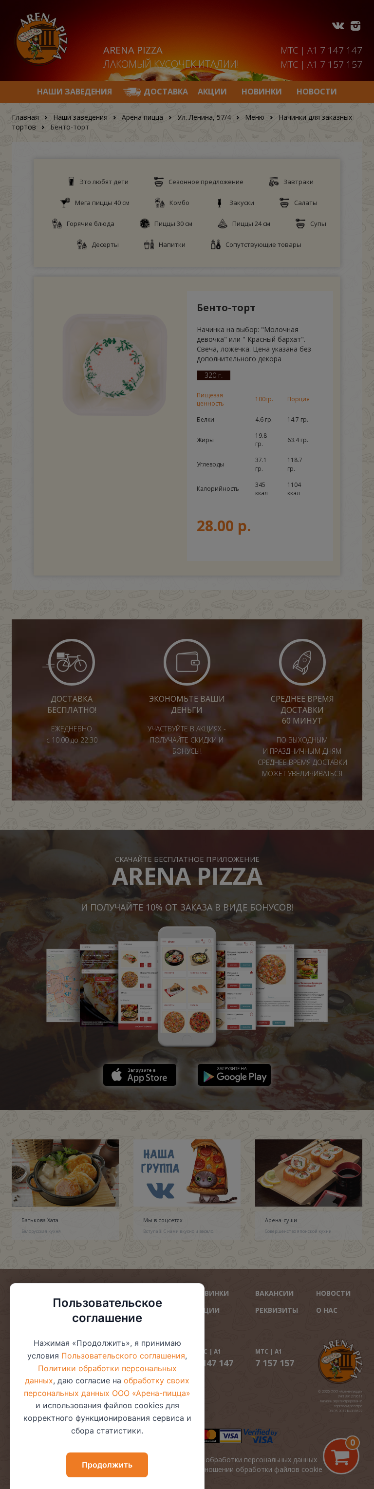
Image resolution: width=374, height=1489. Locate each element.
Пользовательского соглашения (123, 1355)
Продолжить (107, 1465)
